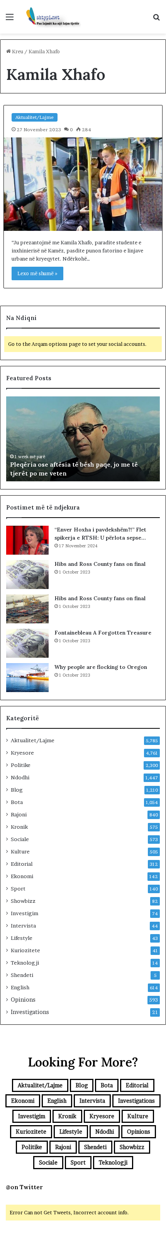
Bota (17, 802)
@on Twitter (24, 1187)
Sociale (20, 839)
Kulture (20, 851)
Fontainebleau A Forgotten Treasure (102, 632)
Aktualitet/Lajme (34, 117)
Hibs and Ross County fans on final (100, 563)
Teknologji (25, 963)
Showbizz (23, 901)
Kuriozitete (25, 950)
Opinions (23, 999)
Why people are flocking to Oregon (100, 667)
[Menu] (10, 19)
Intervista (23, 926)
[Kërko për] (156, 19)
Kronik (19, 827)
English (20, 987)
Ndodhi (20, 777)
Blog (17, 790)
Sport (18, 888)
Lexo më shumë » (37, 273)
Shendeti (22, 975)
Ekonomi (22, 876)
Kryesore (22, 753)
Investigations (30, 1012)
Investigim (24, 913)
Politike (20, 765)
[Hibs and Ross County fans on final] (27, 574)
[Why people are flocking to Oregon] (27, 677)
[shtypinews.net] (50, 16)
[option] (83, 438)
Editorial (21, 864)
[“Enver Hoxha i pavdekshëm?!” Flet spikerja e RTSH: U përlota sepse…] (27, 540)
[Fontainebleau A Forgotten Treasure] (27, 643)
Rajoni (19, 814)
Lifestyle (21, 938)
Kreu (17, 51)
